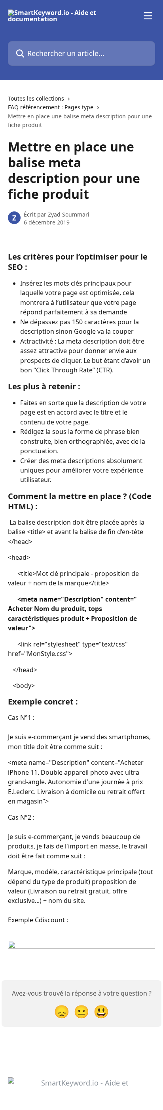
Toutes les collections (36, 98)
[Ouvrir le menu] (148, 16)
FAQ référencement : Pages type (50, 107)
